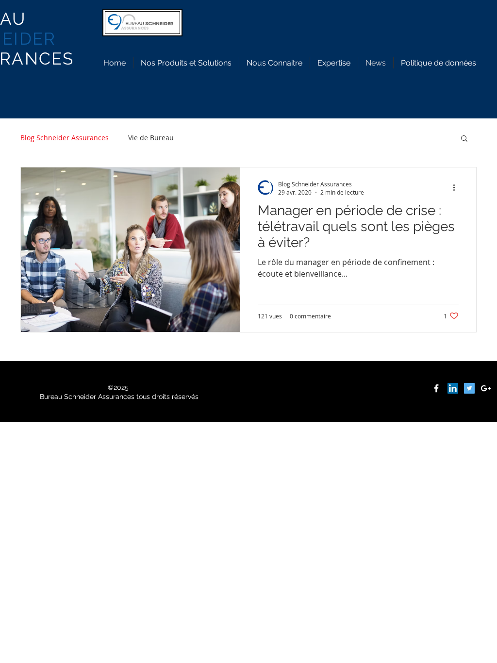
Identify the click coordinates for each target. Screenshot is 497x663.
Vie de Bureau (151, 137)
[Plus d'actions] (457, 188)
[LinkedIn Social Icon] (452, 388)
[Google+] (485, 388)
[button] (464, 139)
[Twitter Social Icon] (469, 388)
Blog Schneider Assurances (64, 137)
